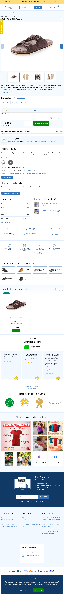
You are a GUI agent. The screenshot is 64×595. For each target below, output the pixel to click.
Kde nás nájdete (33, 561)
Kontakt (3, 517)
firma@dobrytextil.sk (53, 234)
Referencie (24, 519)
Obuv (6, 13)
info (35, 110)
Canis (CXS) (26, 203)
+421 (31, 228)
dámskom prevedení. (22, 167)
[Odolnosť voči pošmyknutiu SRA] (10, 162)
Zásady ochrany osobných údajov (10, 526)
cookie (40, 582)
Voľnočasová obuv (14, 13)
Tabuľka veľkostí (21, 98)
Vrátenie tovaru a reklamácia (8, 524)
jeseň (27, 218)
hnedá (27, 207)
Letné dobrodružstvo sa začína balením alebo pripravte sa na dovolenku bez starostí (50, 531)
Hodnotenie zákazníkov (32, 141)
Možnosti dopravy (56, 118)
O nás (23, 517)
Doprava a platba (5, 522)
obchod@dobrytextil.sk (54, 229)
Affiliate (24, 529)
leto (25, 218)
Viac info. (49, 186)
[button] (61, 46)
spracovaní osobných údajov (35, 501)
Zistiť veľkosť (7, 177)
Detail (16, 330)
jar (23, 218)
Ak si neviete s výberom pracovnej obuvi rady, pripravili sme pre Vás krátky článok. (23, 173)
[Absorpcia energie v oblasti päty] (4, 162)
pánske (27, 211)
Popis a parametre (11, 141)
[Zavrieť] (62, 2)
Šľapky (23, 13)
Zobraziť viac (4, 92)
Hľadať (38, 7)
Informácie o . (32, 501)
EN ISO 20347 (9, 157)
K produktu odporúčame (47, 141)
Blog (23, 526)
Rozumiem (38, 590)
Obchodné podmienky (7, 519)
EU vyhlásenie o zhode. (28, 170)
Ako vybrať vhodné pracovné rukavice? (52, 517)
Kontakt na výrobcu (6, 222)
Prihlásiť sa (44, 497)
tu (30, 590)
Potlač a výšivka (26, 522)
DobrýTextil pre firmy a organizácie (31, 524)
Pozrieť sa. (54, 2)
